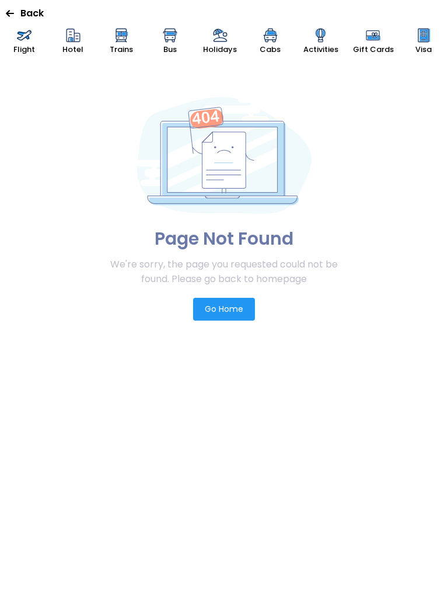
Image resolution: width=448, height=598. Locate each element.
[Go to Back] (13, 13)
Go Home (224, 309)
